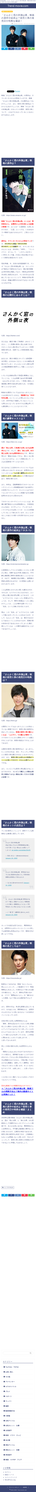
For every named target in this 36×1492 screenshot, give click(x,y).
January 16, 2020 (11, 858)
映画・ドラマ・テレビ (7, 11)
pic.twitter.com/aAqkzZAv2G (21, 850)
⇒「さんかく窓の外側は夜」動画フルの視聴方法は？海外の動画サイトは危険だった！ (17, 1091)
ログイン (8, 1472)
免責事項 (25, 1487)
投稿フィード (9, 1475)
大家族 (8, 1416)
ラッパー (9, 1401)
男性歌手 (9, 1455)
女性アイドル (10, 1421)
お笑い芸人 (9, 1372)
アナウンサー (10, 1381)
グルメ (8, 1391)
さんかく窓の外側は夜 (8, 1187)
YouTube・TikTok (12, 1367)
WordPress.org (10, 1480)
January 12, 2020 (11, 914)
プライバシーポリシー (14, 1487)
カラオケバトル (11, 1386)
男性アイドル (10, 1445)
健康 (7, 1406)
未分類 (8, 1440)
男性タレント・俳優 (12, 1450)
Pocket (17, 91)
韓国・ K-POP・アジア (14, 1459)
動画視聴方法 (10, 1411)
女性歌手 (9, 1430)
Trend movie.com (18, 5)
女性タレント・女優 (12, 1425)
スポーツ (9, 1396)
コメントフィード (11, 1477)
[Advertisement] (18, 71)
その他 (8, 1377)
